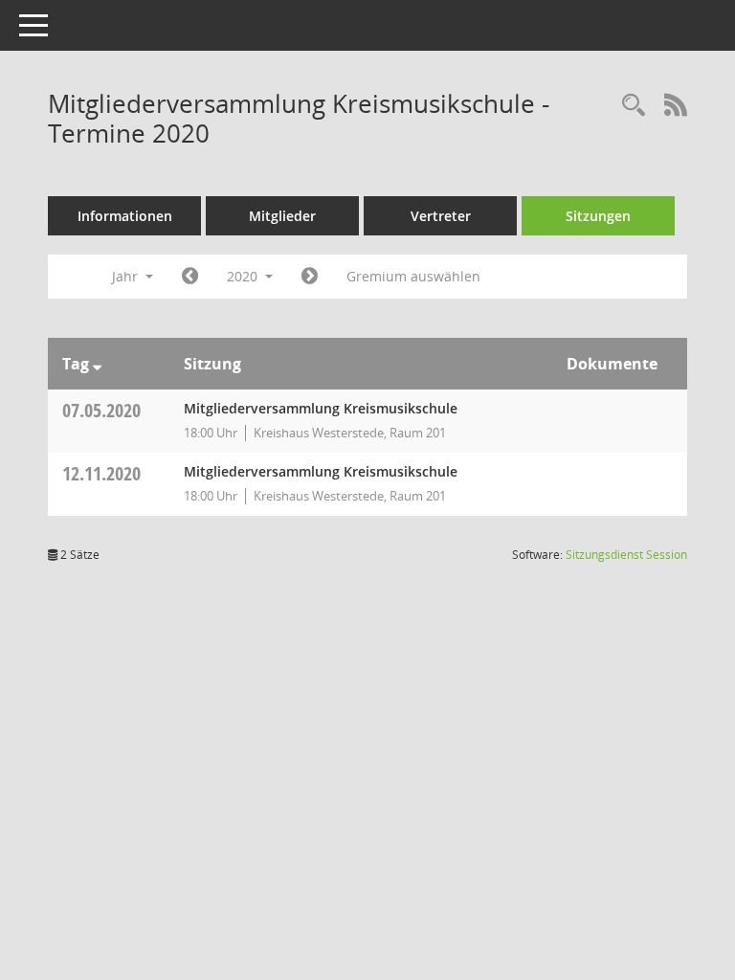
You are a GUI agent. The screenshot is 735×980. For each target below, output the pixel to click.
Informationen (125, 216)
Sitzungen (598, 216)
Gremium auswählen (413, 276)
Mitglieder (282, 216)
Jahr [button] (127, 276)
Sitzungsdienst (626, 554)
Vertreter (441, 216)
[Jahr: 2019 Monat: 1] (189, 276)
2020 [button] (244, 276)
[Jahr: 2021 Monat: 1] (309, 276)
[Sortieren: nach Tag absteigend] (97, 363)
